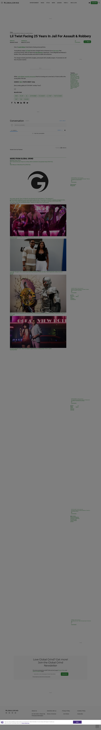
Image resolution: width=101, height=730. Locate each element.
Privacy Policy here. (25, 723)
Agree (77, 722)
